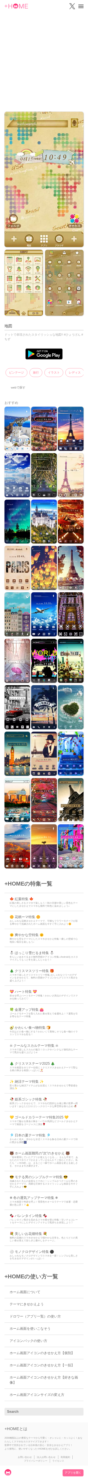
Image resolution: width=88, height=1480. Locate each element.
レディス (75, 372)
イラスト (54, 372)
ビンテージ (16, 372)
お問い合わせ (25, 1457)
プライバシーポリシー (35, 1460)
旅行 (36, 372)
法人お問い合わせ (46, 1457)
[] (78, 1411)
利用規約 (65, 1457)
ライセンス (58, 1460)
